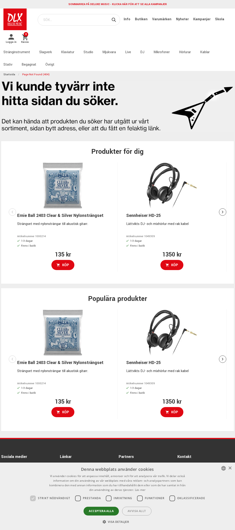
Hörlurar (185, 52)
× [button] (230, 468)
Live (128, 52)
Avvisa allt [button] (137, 511)
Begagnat (29, 64)
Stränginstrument (16, 52)
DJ (142, 52)
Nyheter (183, 19)
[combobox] (223, 468)
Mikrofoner (162, 52)
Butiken (141, 19)
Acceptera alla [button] (101, 511)
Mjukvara (109, 52)
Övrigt (49, 64)
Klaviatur (67, 52)
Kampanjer (202, 19)
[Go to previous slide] (12, 212)
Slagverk (45, 52)
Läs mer (140, 490)
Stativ (7, 64)
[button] (117, 521)
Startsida (9, 74)
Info (127, 19)
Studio (88, 52)
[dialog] (117, 496)
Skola (219, 19)
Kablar (205, 52)
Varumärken (162, 19)
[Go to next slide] (222, 212)
